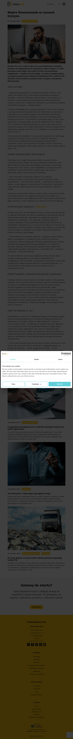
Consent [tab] (12, 359)
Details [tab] (36, 359)
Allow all (59, 384)
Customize (35, 384)
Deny (13, 384)
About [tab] (60, 359)
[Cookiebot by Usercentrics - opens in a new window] (62, 353)
